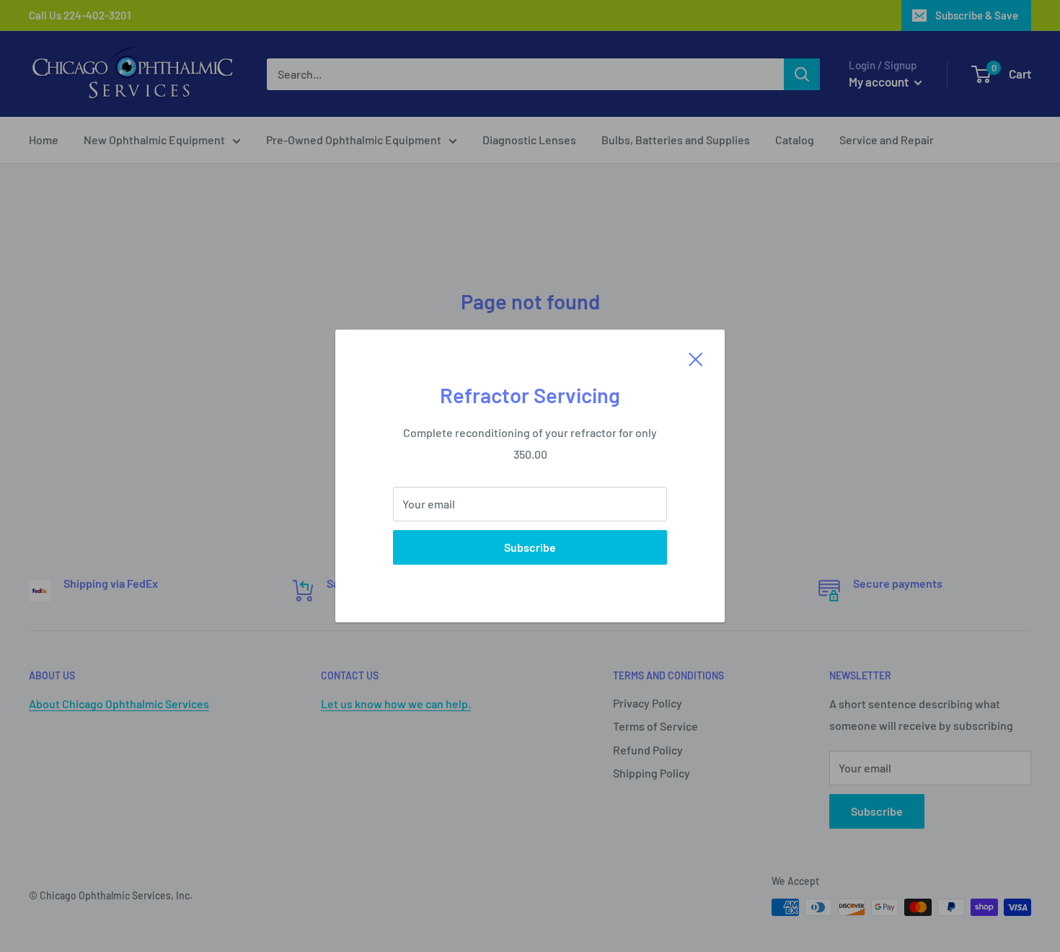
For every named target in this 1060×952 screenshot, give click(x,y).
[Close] (696, 358)
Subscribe (530, 547)
